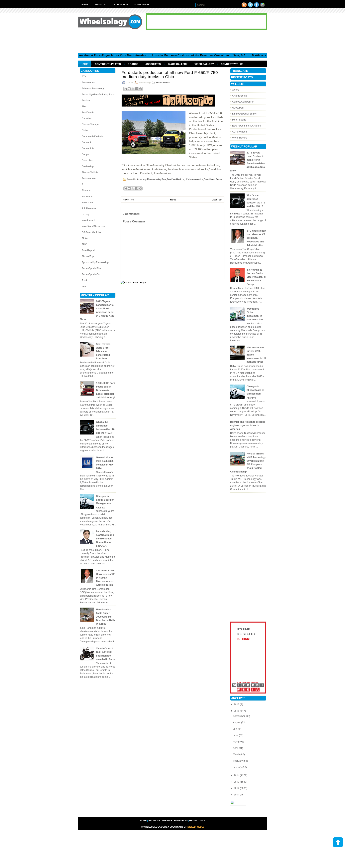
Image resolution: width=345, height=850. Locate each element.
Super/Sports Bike (91, 268)
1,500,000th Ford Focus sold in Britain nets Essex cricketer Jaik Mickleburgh (105, 390)
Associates (153, 64)
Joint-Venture (89, 208)
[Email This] (125, 89)
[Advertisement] (172, 41)
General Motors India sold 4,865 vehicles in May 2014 (105, 462)
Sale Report (88, 250)
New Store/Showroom (93, 226)
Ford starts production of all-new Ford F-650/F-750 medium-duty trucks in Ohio (170, 74)
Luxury (85, 214)
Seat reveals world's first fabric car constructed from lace (103, 351)
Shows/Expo (88, 256)
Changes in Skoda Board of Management (105, 499)
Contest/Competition (243, 101)
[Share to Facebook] (137, 89)
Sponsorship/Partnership (95, 262)
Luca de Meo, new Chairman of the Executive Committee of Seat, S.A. (180, 55)
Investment (87, 202)
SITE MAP (167, 820)
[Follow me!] (250, 6)
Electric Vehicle (90, 172)
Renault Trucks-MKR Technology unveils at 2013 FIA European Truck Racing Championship (248, 462)
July (235, 728)
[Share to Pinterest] (141, 89)
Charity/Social (239, 95)
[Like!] (256, 6)
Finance (86, 190)
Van (84, 286)
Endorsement (89, 178)
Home (84, 4)
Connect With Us (232, 64)
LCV (187, 179)
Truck (84, 280)
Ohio (206, 179)
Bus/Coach (88, 112)
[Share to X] (133, 89)
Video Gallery (204, 64)
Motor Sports (239, 119)
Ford (169, 179)
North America (196, 179)
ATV (84, 76)
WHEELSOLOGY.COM (154, 826)
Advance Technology (93, 88)
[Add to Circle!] (262, 6)
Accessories (88, 82)
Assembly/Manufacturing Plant (98, 94)
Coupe (85, 154)
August (237, 722)
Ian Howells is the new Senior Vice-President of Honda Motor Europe (256, 277)
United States (215, 179)
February (238, 760)
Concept (86, 142)
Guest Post (238, 107)
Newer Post (128, 199)
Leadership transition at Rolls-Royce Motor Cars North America (85, 55)
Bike (84, 106)
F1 (83, 184)
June (236, 735)
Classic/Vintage (90, 124)
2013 (237, 781)
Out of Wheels (239, 131)
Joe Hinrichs (178, 179)
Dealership (88, 166)
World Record (239, 137)
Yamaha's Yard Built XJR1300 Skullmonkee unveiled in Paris (105, 654)
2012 (237, 788)
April (236, 747)
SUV (84, 244)
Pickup (85, 238)
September (239, 715)
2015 (237, 710)
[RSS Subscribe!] (244, 6)
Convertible (88, 148)
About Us (100, 4)
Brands (133, 64)
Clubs (85, 130)
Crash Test (87, 160)
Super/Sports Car (91, 274)
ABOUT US (154, 820)
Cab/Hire (86, 118)
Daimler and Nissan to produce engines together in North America (247, 425)
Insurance (87, 196)
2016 (237, 704)
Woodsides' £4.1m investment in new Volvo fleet (255, 314)
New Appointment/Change (246, 125)
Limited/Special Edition (244, 113)
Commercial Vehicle (92, 136)
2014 (237, 775)
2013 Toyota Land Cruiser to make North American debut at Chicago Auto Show (97, 310)
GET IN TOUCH (197, 820)
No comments (163, 82)
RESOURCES (180, 820)
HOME (143, 820)
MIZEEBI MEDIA (195, 826)
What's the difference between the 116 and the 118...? (105, 427)
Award (235, 89)
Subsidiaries (141, 4)
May (235, 741)
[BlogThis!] (129, 89)
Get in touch (120, 4)
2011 (237, 794)
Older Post (217, 199)
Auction (86, 100)
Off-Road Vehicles (91, 232)
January (237, 767)
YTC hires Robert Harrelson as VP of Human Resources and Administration (106, 578)
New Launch (88, 220)
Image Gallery (177, 64)
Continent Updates (108, 64)
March (236, 754)
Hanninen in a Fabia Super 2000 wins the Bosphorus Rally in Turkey (105, 617)
